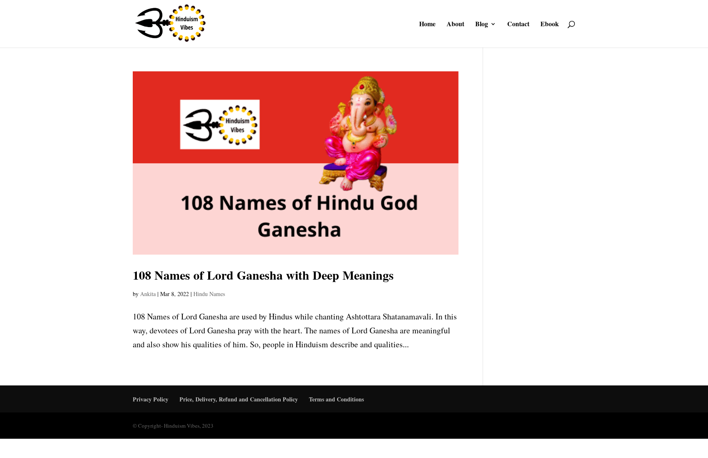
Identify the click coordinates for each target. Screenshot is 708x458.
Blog (481, 24)
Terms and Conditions (336, 399)
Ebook (549, 24)
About (455, 24)
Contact (518, 24)
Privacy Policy (150, 399)
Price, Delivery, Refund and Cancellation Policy (238, 399)
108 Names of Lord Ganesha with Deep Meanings (263, 275)
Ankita (148, 294)
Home (427, 24)
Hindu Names (209, 294)
